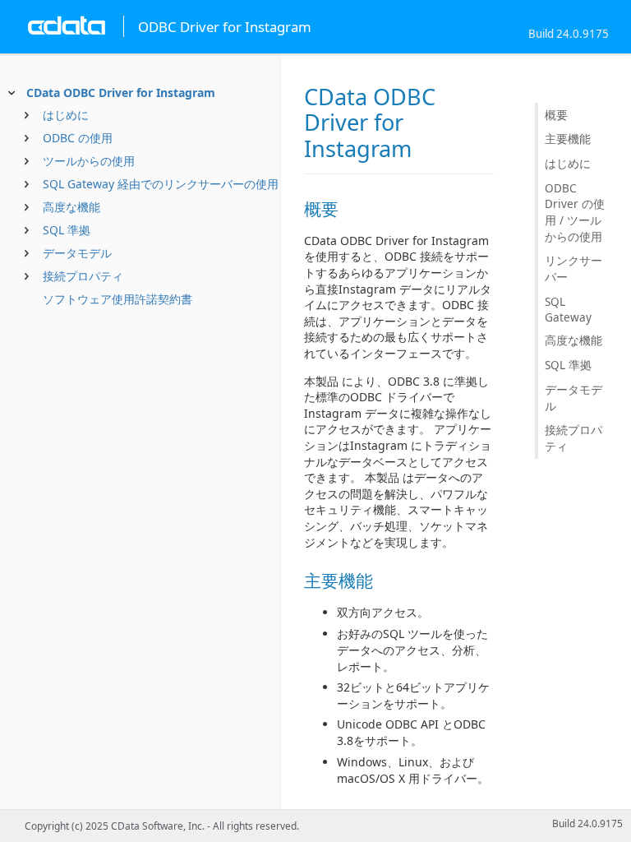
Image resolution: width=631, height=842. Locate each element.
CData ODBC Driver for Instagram (120, 92)
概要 (556, 115)
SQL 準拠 (66, 230)
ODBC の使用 (78, 138)
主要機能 (568, 138)
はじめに (66, 115)
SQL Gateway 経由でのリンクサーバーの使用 (161, 184)
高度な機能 (71, 207)
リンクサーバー (573, 268)
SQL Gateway (568, 309)
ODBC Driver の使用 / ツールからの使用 (575, 212)
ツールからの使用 (89, 161)
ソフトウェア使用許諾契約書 (117, 299)
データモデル (77, 253)
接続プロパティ (83, 276)
